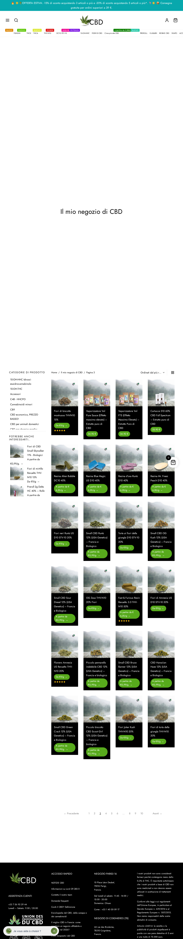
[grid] (173, 372)
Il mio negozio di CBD (72, 372)
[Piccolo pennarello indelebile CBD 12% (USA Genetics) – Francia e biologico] (96, 644)
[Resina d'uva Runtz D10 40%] (129, 458)
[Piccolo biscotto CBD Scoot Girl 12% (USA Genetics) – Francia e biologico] (96, 709)
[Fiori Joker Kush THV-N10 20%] (129, 709)
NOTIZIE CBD (57, 882)
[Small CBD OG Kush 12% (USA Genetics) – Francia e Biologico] (161, 515)
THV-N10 (48, 33)
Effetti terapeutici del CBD (63, 935)
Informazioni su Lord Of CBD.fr (65, 889)
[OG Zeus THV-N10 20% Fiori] (96, 579)
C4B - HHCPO (18, 399)
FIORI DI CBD (97, 33)
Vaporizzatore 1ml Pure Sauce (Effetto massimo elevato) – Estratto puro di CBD (96, 419)
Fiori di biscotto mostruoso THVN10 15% (64, 415)
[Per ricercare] (16, 20)
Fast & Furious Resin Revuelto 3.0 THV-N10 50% (129, 602)
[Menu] (7, 20)
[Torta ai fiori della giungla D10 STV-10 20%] (129, 515)
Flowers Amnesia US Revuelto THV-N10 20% (63, 667)
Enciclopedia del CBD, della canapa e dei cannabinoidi (69, 914)
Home (54, 372)
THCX (27, 33)
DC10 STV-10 (63, 33)
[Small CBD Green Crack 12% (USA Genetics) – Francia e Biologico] (64, 709)
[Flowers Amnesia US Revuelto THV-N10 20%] (64, 644)
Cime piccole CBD (119, 33)
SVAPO (174, 33)
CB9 (12, 409)
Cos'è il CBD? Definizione (63, 907)
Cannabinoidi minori (21, 404)
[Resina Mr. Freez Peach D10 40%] (161, 458)
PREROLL (141, 33)
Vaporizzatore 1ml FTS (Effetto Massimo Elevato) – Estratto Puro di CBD (128, 419)
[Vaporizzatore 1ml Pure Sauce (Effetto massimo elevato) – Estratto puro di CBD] (96, 393)
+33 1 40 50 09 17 (110, 909)
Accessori (15, 394)
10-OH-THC (16, 389)
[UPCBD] (25, 920)
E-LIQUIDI (153, 33)
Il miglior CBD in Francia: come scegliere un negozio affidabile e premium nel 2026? (66, 926)
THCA (37, 33)
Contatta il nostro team (61, 895)
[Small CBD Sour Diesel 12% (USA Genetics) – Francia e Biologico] (64, 579)
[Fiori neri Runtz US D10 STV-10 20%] (64, 515)
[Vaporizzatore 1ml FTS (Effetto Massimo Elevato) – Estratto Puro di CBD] (129, 393)
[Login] (167, 20)
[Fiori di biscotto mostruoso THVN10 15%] (64, 393)
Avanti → (157, 813)
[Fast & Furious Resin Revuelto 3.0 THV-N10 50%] (129, 579)
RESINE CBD (164, 33)
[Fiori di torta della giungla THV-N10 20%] (161, 709)
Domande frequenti (60, 901)
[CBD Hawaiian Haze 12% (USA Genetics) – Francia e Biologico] (161, 644)
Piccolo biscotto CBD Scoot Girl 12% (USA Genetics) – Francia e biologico (96, 735)
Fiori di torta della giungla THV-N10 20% (159, 731)
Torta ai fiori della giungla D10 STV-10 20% (128, 537)
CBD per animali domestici (24, 424)
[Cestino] (175, 20)
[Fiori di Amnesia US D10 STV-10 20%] (161, 579)
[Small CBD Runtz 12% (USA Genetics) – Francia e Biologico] (96, 515)
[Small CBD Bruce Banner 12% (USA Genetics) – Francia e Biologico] (129, 644)
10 (141, 813)
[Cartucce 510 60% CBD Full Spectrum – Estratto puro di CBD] (161, 393)
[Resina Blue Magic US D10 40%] (96, 458)
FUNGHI (15, 33)
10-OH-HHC (82, 33)
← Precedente (71, 813)
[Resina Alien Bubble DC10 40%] (64, 458)
